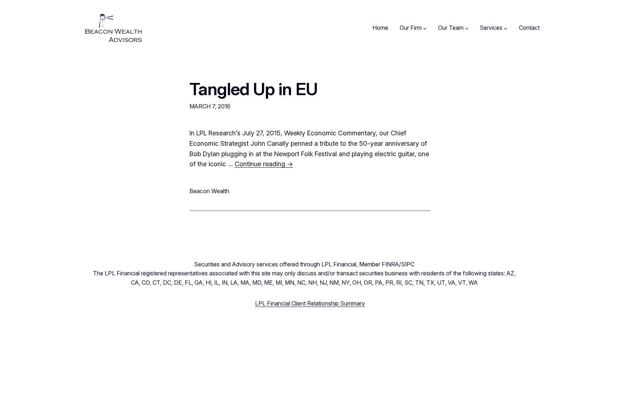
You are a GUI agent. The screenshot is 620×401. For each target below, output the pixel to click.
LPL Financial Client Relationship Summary (310, 303)
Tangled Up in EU (253, 89)
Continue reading (264, 164)
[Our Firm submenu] (425, 28)
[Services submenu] (505, 28)
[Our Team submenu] (467, 28)
